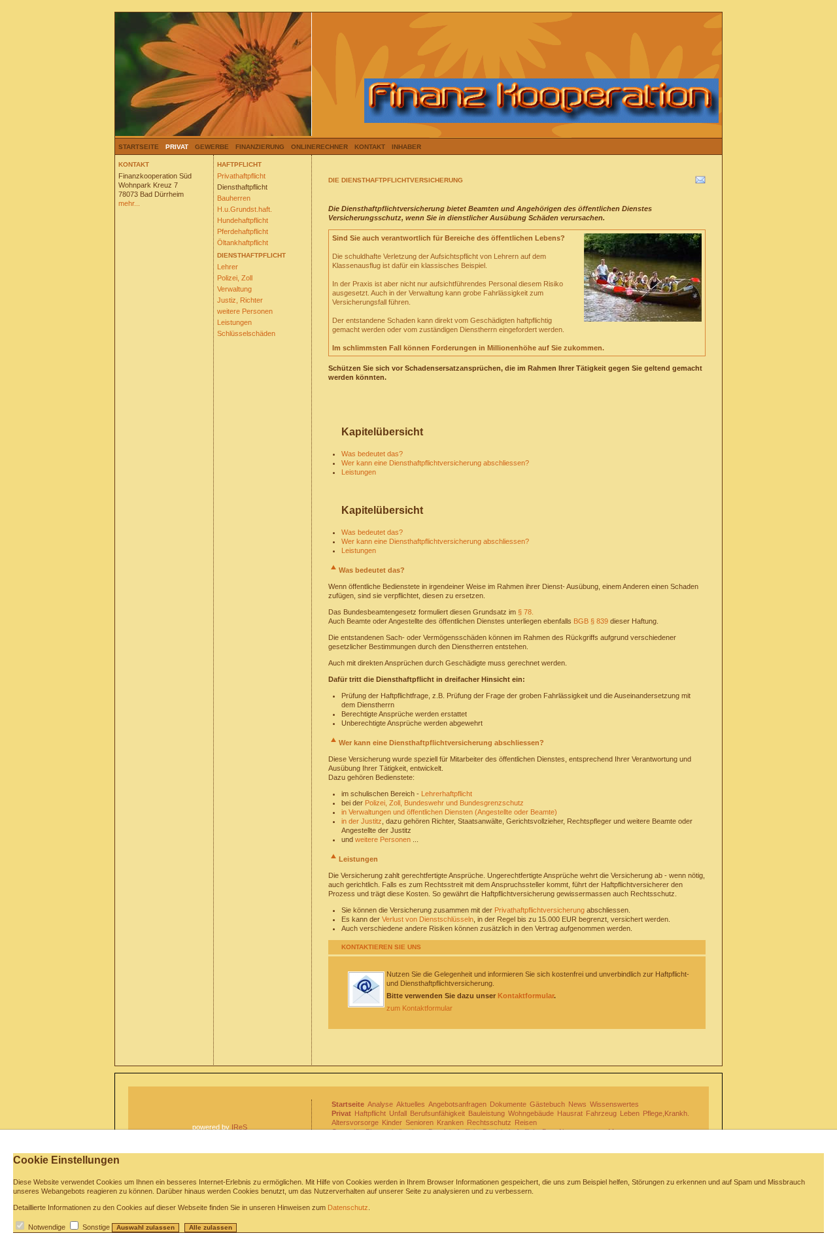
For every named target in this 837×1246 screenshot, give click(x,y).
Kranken (450, 1122)
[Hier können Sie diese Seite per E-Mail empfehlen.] (699, 182)
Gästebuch (547, 1104)
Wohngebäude (531, 1113)
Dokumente (508, 1104)
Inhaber (406, 146)
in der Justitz (361, 821)
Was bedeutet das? (372, 454)
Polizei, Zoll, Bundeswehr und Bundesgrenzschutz (444, 803)
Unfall (398, 1113)
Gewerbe (212, 146)
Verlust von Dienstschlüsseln (427, 919)
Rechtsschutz (489, 1122)
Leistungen (234, 322)
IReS (239, 1127)
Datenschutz (348, 1207)
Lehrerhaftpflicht (446, 794)
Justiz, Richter (240, 300)
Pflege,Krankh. (666, 1113)
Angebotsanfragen (457, 1104)
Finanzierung (259, 146)
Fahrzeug (601, 1113)
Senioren (419, 1122)
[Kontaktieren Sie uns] (366, 1005)
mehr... (129, 203)
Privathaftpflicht (241, 176)
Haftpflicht (370, 1113)
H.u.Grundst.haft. (244, 209)
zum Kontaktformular (419, 1008)
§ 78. (526, 612)
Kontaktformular (526, 996)
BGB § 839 (590, 621)
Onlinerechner (319, 146)
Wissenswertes (614, 1104)
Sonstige (96, 1227)
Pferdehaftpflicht (242, 231)
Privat (176, 146)
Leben (630, 1113)
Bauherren (233, 198)
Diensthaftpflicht (242, 187)
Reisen (526, 1122)
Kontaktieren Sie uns (381, 947)
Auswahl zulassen (145, 1227)
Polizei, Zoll (234, 278)
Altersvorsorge (355, 1122)
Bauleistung (486, 1113)
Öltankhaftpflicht (242, 242)
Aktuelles (410, 1104)
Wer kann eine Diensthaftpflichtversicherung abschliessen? (435, 463)
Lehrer (227, 267)
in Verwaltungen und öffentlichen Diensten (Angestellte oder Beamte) (449, 812)
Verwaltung (234, 289)
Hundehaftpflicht (242, 220)
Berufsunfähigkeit (437, 1113)
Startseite (138, 146)
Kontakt (369, 146)
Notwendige (46, 1227)
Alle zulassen (210, 1227)
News (577, 1104)
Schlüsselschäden (246, 333)
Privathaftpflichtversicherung (539, 910)
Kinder (392, 1122)
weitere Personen (245, 311)
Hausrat (570, 1113)
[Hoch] (333, 570)
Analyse (380, 1104)
